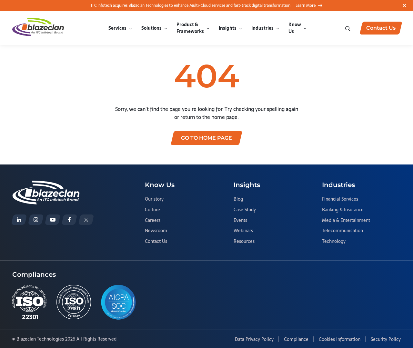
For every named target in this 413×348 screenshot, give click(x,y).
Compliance (296, 339)
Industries (262, 28)
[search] (348, 28)
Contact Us (156, 241)
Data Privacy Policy (254, 339)
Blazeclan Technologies (40, 339)
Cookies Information (339, 339)
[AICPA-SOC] (118, 302)
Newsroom (156, 231)
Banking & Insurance (343, 210)
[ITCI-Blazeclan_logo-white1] (46, 184)
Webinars (243, 231)
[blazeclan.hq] (69, 219)
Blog (238, 199)
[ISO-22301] (29, 302)
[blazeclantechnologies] (36, 219)
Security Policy (386, 339)
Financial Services (340, 199)
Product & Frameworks (190, 28)
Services (117, 28)
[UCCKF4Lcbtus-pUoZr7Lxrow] (52, 219)
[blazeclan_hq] (86, 219)
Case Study (245, 210)
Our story (154, 199)
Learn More (306, 5)
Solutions (151, 28)
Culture (152, 210)
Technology (334, 241)
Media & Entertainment (346, 220)
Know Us (294, 28)
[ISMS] (73, 302)
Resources (244, 241)
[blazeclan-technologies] (19, 219)
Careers (152, 220)
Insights (228, 28)
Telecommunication (342, 231)
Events (240, 220)
